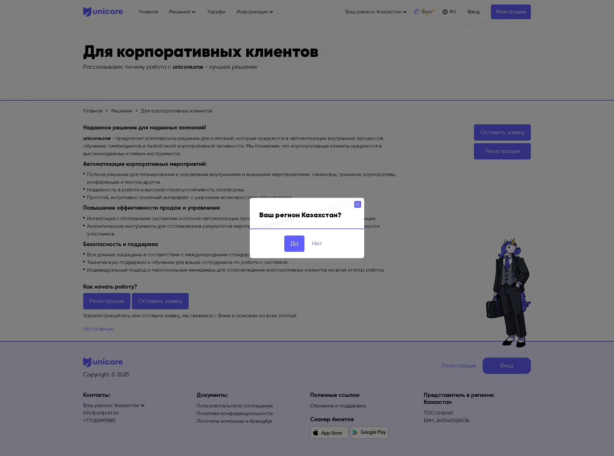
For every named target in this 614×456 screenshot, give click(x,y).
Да (294, 243)
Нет (317, 243)
